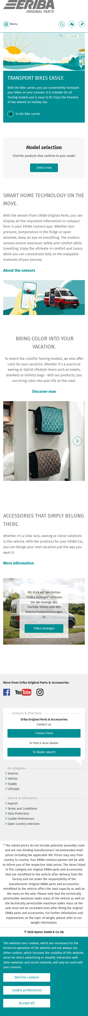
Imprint (13, 803)
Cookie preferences (27, 990)
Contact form (44, 733)
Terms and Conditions (22, 808)
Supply (12, 784)
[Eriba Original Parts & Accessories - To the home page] (28, 7)
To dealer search (44, 752)
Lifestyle (13, 789)
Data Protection (18, 813)
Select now (44, 168)
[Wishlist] (82, 24)
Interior (13, 778)
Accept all (27, 1003)
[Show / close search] (62, 24)
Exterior (13, 773)
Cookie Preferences (21, 819)
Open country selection (24, 824)
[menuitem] (82, 24)
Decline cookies (27, 977)
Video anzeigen (44, 628)
